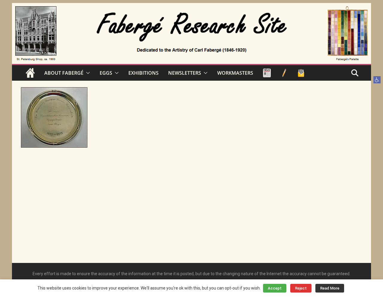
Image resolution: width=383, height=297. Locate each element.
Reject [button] (301, 288)
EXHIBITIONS (143, 73)
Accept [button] (275, 288)
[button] (377, 79)
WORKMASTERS (235, 73)
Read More (329, 288)
